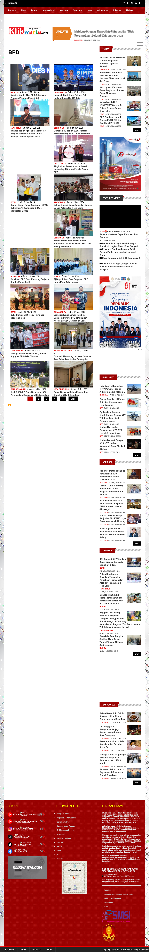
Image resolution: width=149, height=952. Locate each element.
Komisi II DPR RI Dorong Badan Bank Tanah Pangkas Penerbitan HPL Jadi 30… (112, 490)
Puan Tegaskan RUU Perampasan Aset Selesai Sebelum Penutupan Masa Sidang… (112, 533)
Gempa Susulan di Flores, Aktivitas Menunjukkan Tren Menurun (112, 402)
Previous (138, 43)
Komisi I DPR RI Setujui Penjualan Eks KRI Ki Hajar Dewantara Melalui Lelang (113, 518)
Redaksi (107, 890)
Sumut (57, 276)
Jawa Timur (15, 128)
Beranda (12, 10)
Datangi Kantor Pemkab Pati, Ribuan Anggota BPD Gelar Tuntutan (28, 355)
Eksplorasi (104, 722)
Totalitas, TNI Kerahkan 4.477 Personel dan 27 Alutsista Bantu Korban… (112, 388)
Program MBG (63, 813)
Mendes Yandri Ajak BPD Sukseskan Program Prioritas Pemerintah (28, 96)
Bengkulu (59, 128)
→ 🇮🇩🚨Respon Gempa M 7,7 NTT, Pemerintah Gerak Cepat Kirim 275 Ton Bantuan (119, 234)
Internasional (48, 10)
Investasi (60, 834)
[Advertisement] (120, 363)
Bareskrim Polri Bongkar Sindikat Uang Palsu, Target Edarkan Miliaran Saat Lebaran (112, 640)
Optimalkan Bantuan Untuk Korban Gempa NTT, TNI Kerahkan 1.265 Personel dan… (113, 416)
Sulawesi (117, 10)
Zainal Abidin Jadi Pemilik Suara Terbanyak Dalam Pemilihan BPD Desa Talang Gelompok (73, 243)
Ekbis (102, 84)
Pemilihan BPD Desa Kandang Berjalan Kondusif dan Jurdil (29, 281)
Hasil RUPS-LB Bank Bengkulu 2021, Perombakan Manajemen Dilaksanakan (29, 393)
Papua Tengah (106, 630)
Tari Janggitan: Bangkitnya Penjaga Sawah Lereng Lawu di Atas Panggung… (111, 731)
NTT (101, 408)
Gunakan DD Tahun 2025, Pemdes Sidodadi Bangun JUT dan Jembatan (72, 132)
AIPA (59, 850)
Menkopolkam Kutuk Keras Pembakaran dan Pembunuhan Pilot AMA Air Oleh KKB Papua (111, 599)
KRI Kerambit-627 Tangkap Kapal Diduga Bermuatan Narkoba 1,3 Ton (113, 562)
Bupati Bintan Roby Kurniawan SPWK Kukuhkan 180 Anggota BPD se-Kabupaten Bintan (29, 207)
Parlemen (78, 40)
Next (141, 43)
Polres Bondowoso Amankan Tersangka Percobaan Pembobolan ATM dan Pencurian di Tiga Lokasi (111, 580)
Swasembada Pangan (66, 826)
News (23, 10)
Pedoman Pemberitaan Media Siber (118, 894)
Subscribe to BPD (9, 405)
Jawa (89, 10)
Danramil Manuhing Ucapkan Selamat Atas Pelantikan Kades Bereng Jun (72, 358)
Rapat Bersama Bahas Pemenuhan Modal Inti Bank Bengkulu (71, 393)
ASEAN (60, 842)
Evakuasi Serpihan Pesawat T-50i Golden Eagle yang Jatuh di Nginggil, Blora (118, 252)
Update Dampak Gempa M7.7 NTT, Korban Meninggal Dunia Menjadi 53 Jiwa (112, 444)
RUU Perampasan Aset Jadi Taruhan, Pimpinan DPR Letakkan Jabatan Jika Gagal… (111, 505)
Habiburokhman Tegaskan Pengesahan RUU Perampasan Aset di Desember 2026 (104, 33)
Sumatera (77, 10)
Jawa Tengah (16, 350)
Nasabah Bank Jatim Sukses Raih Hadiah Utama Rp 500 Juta (70, 96)
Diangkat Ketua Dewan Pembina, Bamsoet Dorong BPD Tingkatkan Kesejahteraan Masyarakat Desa (70, 317)
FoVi (31, 15)
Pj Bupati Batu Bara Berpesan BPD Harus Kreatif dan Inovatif (71, 281)
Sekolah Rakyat (63, 822)
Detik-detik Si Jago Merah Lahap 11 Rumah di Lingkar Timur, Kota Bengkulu (119, 245)
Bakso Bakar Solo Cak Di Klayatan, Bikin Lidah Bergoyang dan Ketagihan (113, 716)
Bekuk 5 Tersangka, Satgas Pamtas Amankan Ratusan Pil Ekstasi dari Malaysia (118, 266)
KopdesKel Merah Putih (66, 817)
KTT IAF (60, 858)
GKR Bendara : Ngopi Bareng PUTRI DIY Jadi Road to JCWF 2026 (111, 120)
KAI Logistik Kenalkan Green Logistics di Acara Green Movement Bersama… (112, 91)
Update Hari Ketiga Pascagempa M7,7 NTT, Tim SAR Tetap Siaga (111, 430)
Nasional (64, 10)
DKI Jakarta (60, 92)
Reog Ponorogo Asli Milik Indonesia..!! (121, 257)
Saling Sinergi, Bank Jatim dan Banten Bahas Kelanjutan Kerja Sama (73, 206)
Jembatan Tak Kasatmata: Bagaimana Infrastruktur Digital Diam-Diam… (112, 772)
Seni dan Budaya (64, 838)
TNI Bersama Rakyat (65, 830)
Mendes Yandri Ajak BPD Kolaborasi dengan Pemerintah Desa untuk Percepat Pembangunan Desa (28, 133)
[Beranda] (28, 30)
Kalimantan (102, 10)
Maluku (129, 10)
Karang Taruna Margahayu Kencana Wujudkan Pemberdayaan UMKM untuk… (113, 759)
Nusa (21, 15)
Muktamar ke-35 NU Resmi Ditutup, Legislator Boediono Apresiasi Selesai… (112, 62)
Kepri (13, 202)
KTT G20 (60, 854)
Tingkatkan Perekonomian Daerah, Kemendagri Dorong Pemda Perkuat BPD (71, 169)
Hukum (103, 606)
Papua (11, 15)
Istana (34, 10)
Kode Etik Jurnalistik (112, 898)
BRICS (59, 846)
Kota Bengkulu (18, 389)
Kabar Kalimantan (63, 350)
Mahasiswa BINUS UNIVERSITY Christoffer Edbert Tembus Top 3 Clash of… (111, 106)
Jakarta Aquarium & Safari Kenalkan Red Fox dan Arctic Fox (112, 744)
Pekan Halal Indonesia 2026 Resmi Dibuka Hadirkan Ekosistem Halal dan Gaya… (112, 77)
